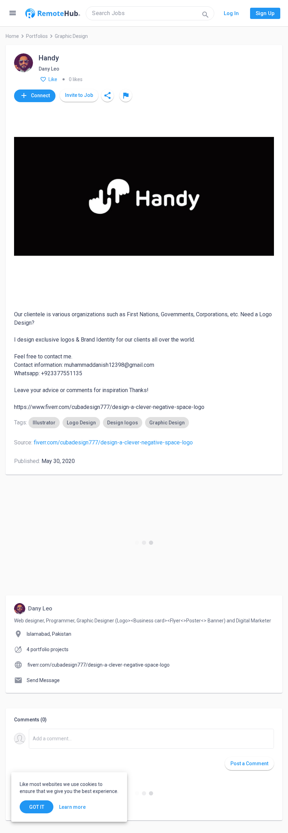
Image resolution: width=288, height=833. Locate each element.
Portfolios (37, 36)
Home (12, 36)
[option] (44, 422)
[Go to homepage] (52, 13)
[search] (150, 13)
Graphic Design (71, 36)
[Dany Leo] (23, 63)
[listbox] (108, 422)
